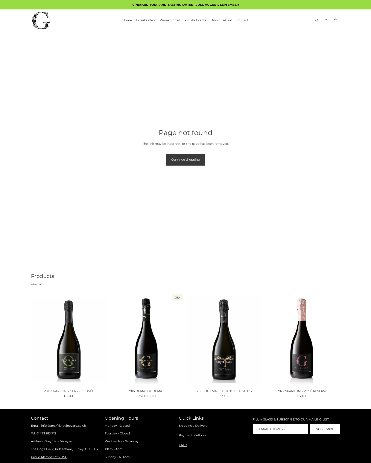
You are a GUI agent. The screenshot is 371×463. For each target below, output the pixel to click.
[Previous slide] (37, 340)
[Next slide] (100, 340)
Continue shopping (185, 159)
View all (37, 284)
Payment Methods (193, 435)
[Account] (326, 20)
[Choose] (100, 381)
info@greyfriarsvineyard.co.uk (63, 426)
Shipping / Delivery (193, 426)
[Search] (317, 20)
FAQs (183, 445)
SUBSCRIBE (325, 429)
